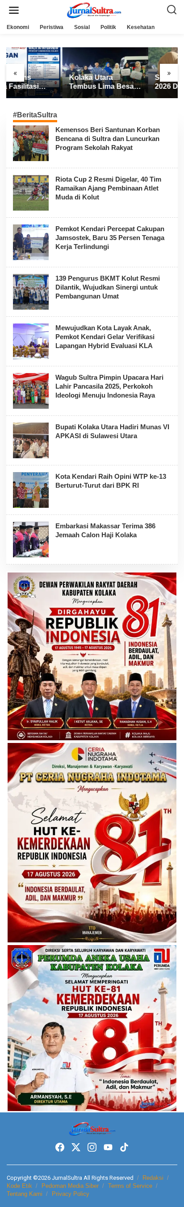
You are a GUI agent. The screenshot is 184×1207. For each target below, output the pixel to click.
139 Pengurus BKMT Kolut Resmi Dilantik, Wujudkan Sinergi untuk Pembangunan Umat (107, 287)
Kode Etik (19, 1185)
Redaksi (152, 1177)
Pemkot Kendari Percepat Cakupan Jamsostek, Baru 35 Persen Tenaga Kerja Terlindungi (109, 237)
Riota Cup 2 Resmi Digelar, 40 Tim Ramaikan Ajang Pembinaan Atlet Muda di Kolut (108, 188)
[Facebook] (60, 1147)
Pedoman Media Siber (70, 1185)
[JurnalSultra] (94, 10)
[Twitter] (76, 1147)
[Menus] (14, 10)
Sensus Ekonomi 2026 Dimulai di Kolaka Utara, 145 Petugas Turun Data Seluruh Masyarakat (132, 83)
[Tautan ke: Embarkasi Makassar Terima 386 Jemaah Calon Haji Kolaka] (31, 539)
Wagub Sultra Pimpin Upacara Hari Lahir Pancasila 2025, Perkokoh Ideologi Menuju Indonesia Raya (109, 386)
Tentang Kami (24, 1193)
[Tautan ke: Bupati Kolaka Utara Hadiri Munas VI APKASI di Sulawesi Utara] (31, 440)
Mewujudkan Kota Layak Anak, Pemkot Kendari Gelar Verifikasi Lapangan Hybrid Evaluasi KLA (105, 336)
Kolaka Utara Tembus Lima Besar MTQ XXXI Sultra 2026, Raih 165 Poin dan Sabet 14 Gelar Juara (46, 83)
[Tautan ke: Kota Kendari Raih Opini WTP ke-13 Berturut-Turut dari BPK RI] (31, 489)
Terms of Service (130, 1185)
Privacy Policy (70, 1193)
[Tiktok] (124, 1147)
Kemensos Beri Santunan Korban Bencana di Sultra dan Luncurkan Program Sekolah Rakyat (107, 138)
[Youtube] (108, 1147)
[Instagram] (92, 1147)
